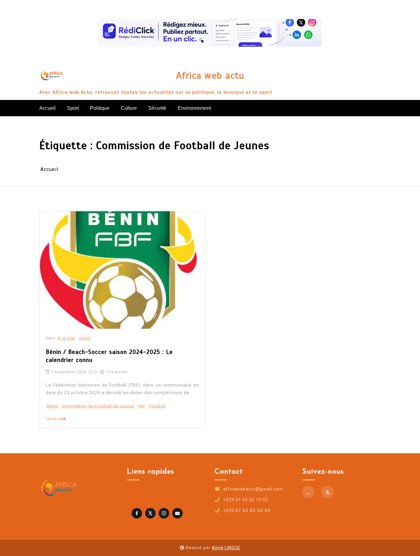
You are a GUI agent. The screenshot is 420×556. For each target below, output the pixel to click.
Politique (99, 108)
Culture (129, 108)
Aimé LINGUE (226, 547)
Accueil (47, 108)
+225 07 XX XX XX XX (247, 510)
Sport (73, 108)
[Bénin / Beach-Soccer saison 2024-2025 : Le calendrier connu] (122, 270)
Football (157, 406)
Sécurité (157, 108)
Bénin (52, 406)
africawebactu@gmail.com (253, 488)
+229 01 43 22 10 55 (245, 499)
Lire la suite (56, 419)
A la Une (66, 338)
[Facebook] (308, 492)
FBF (141, 406)
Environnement (194, 108)
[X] (327, 492)
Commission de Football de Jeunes (97, 406)
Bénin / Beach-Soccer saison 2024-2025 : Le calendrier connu (109, 356)
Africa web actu (210, 76)
